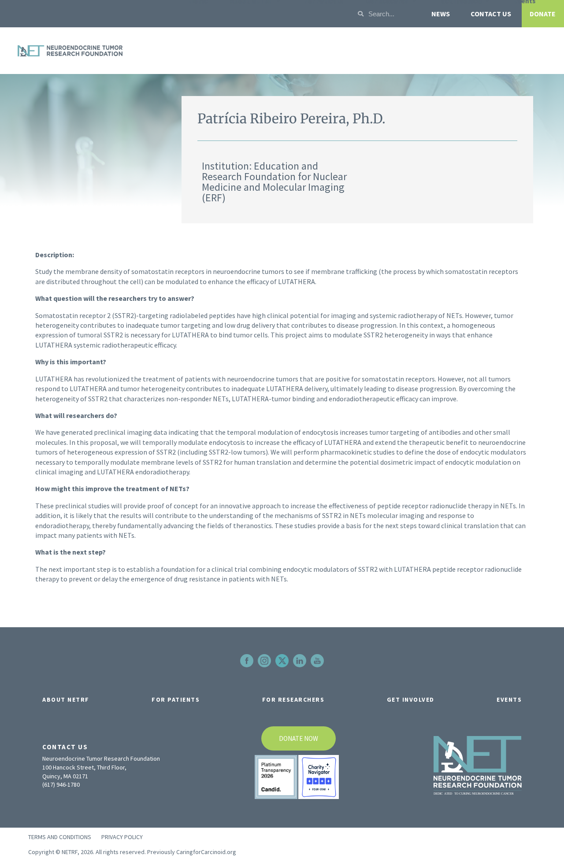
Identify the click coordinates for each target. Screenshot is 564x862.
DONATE (543, 13)
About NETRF (65, 699)
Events (509, 699)
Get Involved (410, 699)
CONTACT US (491, 13)
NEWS (440, 13)
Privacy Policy (122, 837)
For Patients (176, 699)
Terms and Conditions (59, 837)
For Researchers (293, 699)
